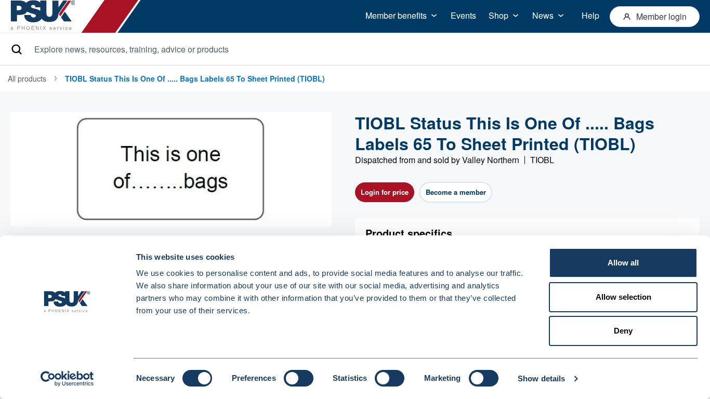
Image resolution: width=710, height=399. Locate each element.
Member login (661, 16)
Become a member (456, 192)
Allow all (623, 262)
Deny (623, 330)
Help (590, 15)
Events (463, 15)
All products (27, 78)
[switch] (298, 378)
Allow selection (623, 296)
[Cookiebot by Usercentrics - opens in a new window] (67, 379)
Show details (541, 378)
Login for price (385, 192)
